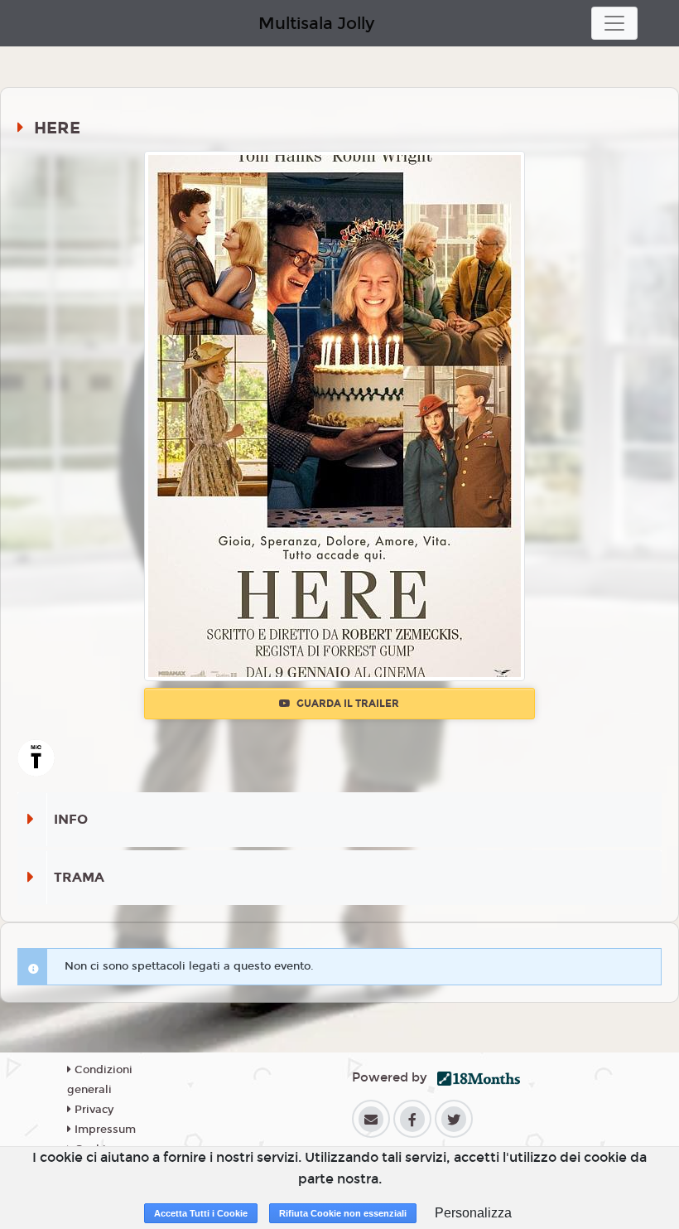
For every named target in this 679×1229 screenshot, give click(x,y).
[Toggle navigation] (614, 23)
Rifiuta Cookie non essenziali (343, 1213)
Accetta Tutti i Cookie (201, 1213)
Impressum (103, 1129)
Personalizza (473, 1213)
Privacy (92, 1109)
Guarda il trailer (346, 703)
